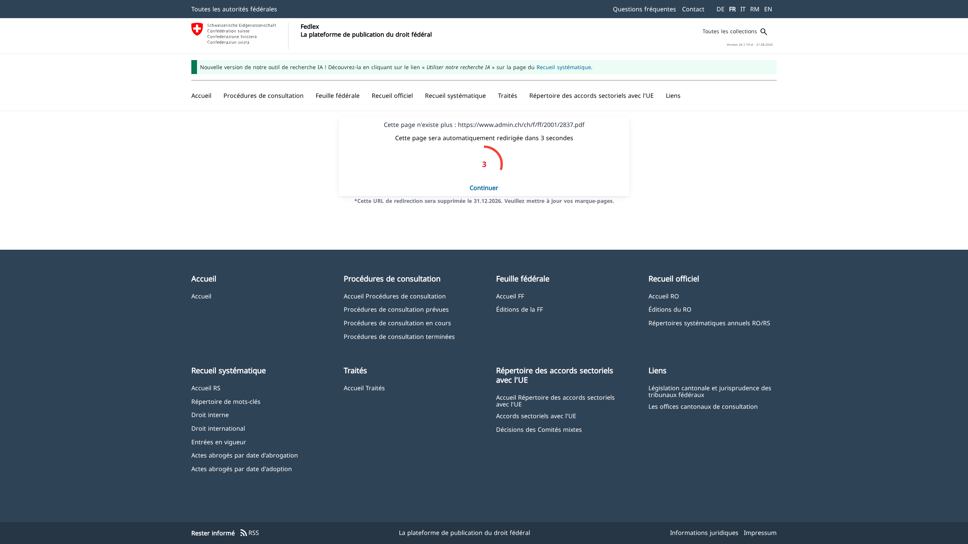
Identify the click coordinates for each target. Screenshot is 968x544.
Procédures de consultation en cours (397, 323)
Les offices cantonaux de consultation (703, 406)
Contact (693, 9)
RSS (249, 533)
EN (768, 9)
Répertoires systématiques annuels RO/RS (709, 323)
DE (720, 9)
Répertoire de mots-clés (226, 401)
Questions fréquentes (644, 9)
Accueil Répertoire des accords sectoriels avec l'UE (555, 400)
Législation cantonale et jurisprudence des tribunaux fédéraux (709, 391)
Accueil (201, 296)
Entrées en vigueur (218, 442)
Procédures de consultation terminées (399, 336)
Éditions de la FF (519, 309)
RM (755, 9)
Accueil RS (205, 388)
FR (732, 9)
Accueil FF (510, 296)
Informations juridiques (704, 533)
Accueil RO (663, 296)
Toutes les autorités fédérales (234, 9)
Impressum (760, 533)
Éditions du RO (670, 309)
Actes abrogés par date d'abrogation (244, 455)
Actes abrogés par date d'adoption (241, 469)
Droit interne (210, 415)
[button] (263, 95)
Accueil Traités (364, 388)
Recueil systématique (564, 67)
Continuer (484, 188)
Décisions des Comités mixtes (539, 429)
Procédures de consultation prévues (396, 309)
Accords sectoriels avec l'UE (536, 416)
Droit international (218, 428)
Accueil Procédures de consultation (395, 296)
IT (743, 9)
